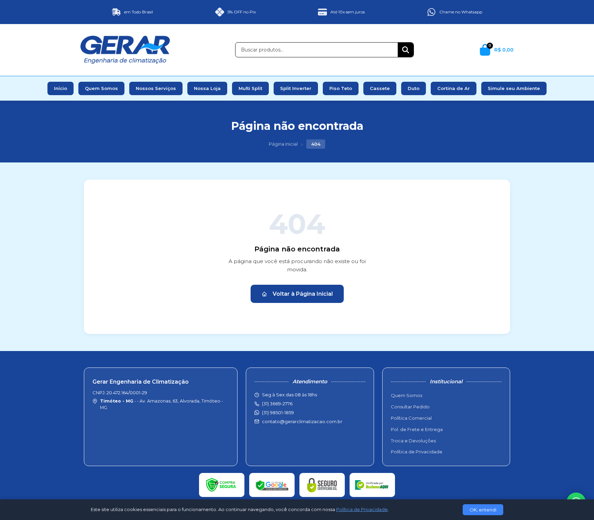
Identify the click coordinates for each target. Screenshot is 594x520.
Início (60, 88)
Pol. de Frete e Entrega (417, 429)
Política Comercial (411, 418)
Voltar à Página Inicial (303, 294)
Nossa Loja (207, 88)
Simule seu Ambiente (514, 88)
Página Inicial (283, 144)
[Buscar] (406, 50)
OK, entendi (483, 509)
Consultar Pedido (410, 406)
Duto (413, 88)
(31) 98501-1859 (278, 412)
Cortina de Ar (453, 88)
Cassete (380, 88)
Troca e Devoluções (413, 440)
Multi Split (250, 88)
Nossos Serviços (156, 88)
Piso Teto (340, 88)
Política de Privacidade (416, 451)
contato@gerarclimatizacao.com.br (302, 421)
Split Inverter (295, 88)
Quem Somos (101, 88)
